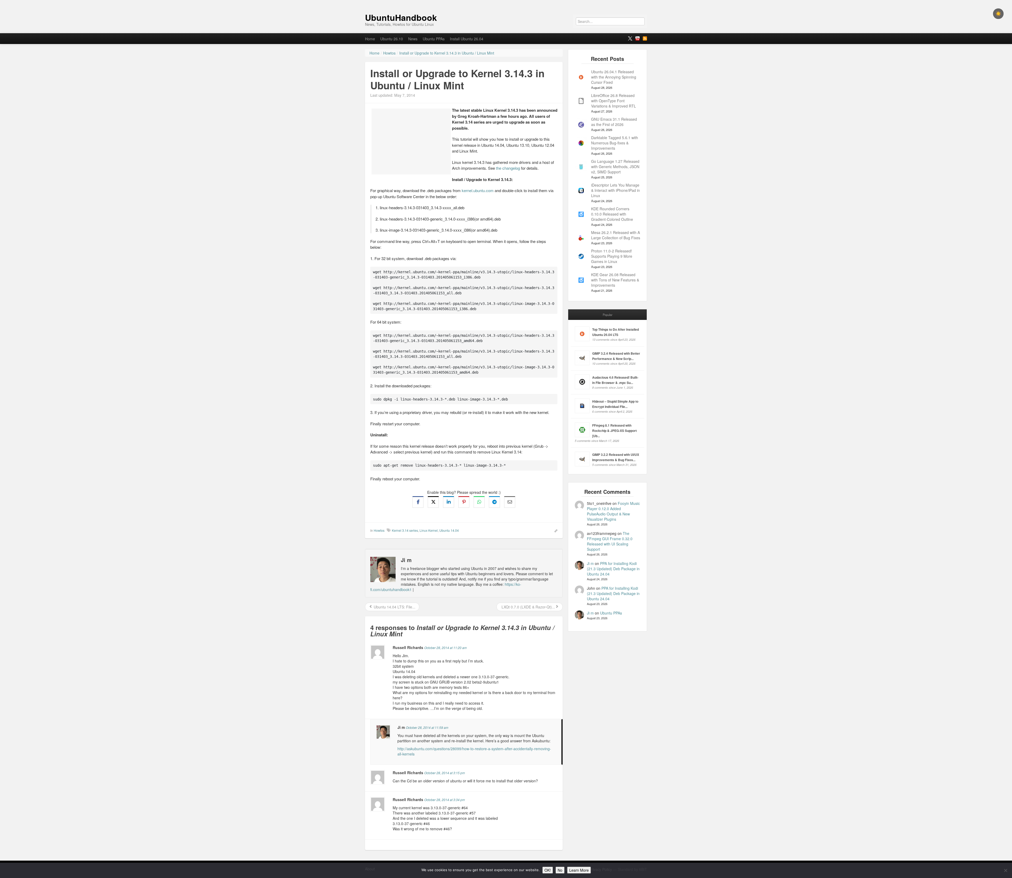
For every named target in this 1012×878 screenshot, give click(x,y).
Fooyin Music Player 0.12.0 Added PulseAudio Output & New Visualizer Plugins (613, 511)
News (412, 38)
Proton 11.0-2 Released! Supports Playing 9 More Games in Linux (611, 256)
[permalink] (554, 530)
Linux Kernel (429, 530)
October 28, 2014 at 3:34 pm (444, 799)
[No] (1005, 870)
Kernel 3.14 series (405, 530)
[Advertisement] (411, 141)
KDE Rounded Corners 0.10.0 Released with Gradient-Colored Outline (612, 214)
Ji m (590, 563)
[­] (506, 2)
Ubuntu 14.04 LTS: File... (394, 606)
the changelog (508, 168)
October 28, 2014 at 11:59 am (427, 727)
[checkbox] (998, 13)
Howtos (379, 530)
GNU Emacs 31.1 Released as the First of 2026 (614, 121)
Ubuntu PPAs (434, 38)
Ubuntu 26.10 (391, 38)
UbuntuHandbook (401, 17)
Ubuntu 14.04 (449, 530)
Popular (607, 315)
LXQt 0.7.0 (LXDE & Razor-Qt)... (527, 606)
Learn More (579, 870)
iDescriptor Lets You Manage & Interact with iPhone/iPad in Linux (615, 190)
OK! (547, 870)
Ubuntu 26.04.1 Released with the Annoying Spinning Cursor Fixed (613, 77)
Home (370, 38)
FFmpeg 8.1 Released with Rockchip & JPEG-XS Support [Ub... (614, 430)
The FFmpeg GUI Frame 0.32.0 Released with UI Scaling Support (609, 541)
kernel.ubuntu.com (478, 190)
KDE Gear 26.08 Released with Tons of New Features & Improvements (615, 280)
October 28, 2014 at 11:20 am (445, 647)
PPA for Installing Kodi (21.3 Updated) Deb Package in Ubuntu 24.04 (613, 569)
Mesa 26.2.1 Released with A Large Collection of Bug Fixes (615, 235)
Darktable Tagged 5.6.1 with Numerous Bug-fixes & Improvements (614, 143)
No (560, 870)
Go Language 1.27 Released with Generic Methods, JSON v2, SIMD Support (615, 166)
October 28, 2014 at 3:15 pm (444, 772)
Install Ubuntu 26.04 (466, 38)
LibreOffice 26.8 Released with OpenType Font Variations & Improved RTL (613, 101)
